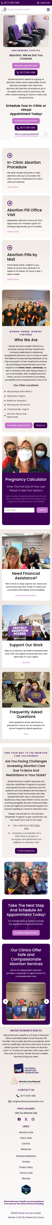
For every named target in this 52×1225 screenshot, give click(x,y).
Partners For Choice (35, 1217)
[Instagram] (33, 1119)
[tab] (26, 1202)
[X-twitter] (26, 1119)
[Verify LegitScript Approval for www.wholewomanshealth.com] (26, 1194)
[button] (43, 2)
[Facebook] (19, 1119)
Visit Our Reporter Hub (26, 1112)
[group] (26, 1001)
